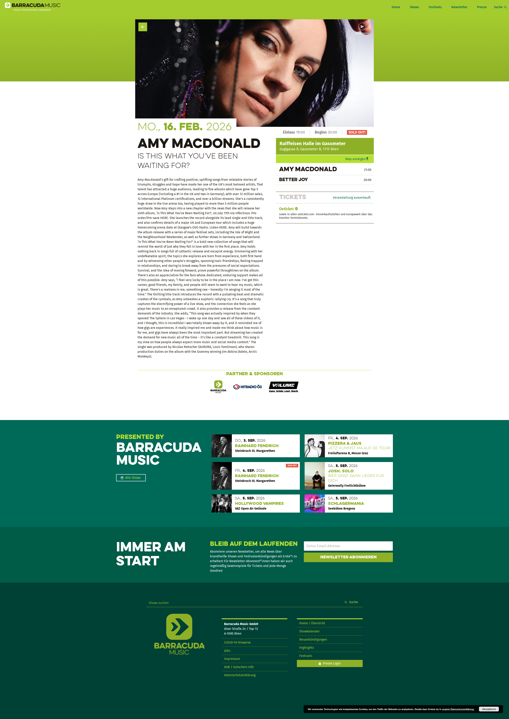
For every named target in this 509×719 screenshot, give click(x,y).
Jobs (227, 651)
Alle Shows (133, 478)
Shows (414, 7)
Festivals (435, 7)
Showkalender (309, 631)
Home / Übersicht (312, 623)
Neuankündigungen (313, 639)
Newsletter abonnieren (348, 557)
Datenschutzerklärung (239, 675)
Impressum (232, 659)
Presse (482, 7)
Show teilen (362, 33)
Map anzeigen (355, 159)
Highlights (306, 648)
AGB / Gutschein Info (239, 667)
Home (396, 7)
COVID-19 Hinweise (237, 642)
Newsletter (459, 7)
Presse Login (332, 663)
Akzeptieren (489, 709)
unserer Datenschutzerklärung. (458, 709)
